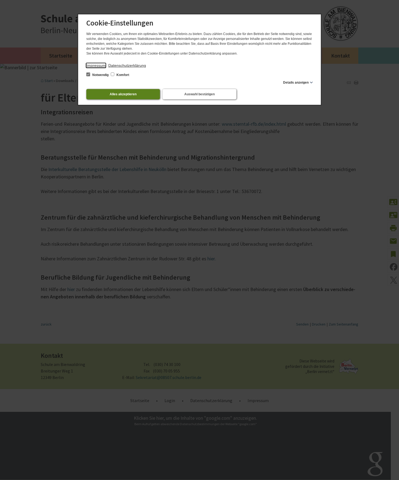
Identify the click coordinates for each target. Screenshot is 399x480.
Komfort (122, 75)
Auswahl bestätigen (199, 94)
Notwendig (100, 75)
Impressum (96, 65)
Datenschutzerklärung (127, 65)
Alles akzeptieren (123, 94)
